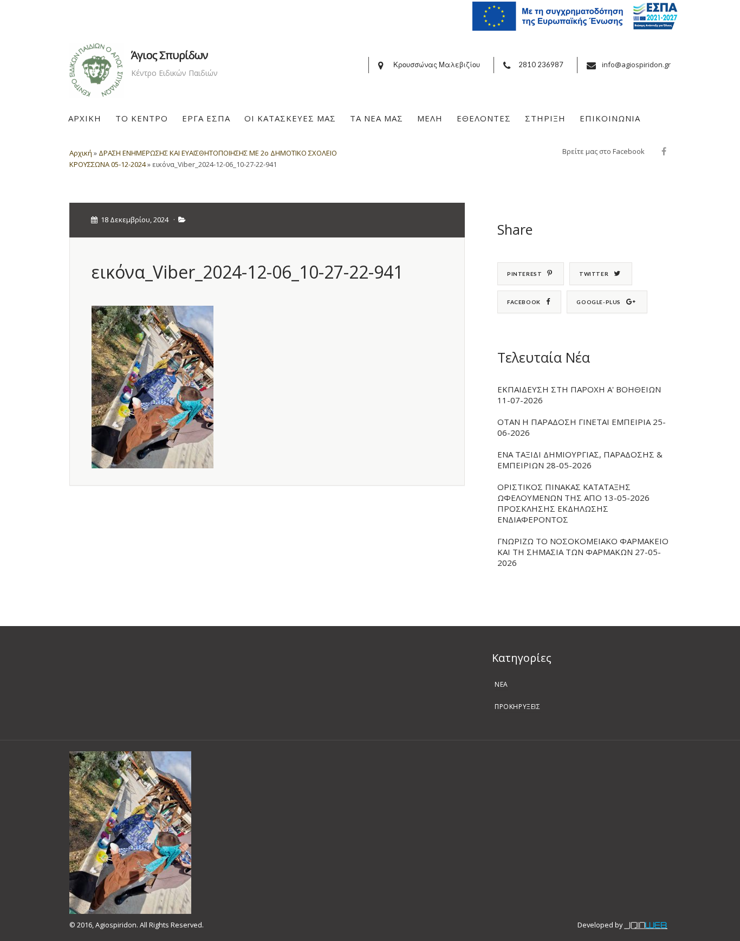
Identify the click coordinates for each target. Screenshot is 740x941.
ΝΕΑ (501, 684)
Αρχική (80, 153)
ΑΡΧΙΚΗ (84, 118)
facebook (524, 302)
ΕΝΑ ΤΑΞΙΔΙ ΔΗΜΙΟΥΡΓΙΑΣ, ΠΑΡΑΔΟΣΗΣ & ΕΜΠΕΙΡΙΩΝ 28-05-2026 (580, 459)
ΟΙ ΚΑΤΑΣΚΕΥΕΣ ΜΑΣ (290, 118)
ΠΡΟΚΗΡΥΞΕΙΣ (518, 706)
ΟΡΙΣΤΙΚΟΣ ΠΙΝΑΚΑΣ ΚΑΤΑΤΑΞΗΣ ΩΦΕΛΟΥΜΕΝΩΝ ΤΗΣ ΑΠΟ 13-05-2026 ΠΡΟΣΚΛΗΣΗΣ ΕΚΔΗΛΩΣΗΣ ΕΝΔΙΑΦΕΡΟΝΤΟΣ (573, 503)
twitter (593, 273)
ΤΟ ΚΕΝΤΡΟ (141, 118)
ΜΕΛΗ (430, 118)
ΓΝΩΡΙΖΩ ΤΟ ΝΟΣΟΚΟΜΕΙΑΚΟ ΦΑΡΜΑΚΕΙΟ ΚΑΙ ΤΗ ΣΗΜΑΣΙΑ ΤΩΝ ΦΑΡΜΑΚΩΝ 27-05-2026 (582, 552)
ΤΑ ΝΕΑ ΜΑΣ (376, 118)
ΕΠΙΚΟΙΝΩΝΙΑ (610, 118)
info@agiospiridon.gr (636, 64)
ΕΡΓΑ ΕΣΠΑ (206, 118)
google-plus (598, 302)
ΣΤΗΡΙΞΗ (545, 118)
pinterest (524, 273)
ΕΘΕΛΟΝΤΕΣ (484, 118)
